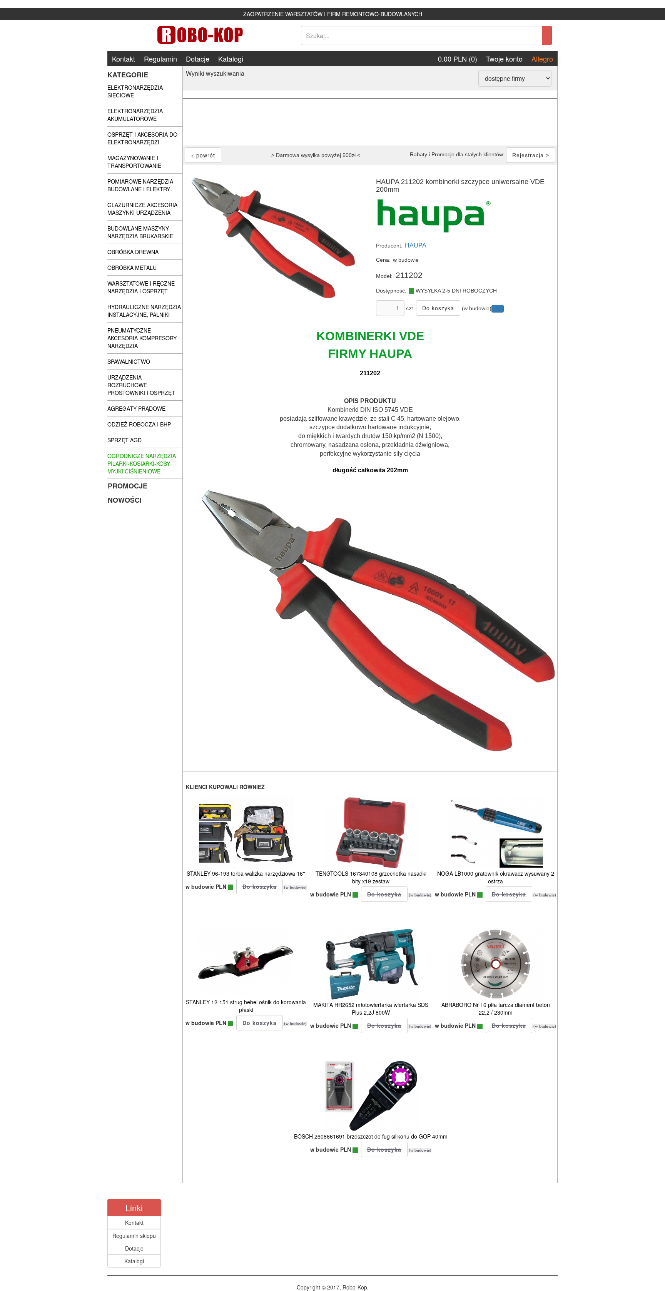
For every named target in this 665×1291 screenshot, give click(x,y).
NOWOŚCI (125, 500)
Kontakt (123, 59)
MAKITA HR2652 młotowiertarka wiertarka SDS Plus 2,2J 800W (370, 1008)
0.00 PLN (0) (457, 59)
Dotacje (197, 59)
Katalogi (230, 59)
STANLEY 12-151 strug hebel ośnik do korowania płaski (246, 1005)
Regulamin (160, 59)
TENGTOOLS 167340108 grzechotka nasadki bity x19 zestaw (371, 877)
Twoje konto (504, 59)
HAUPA (415, 245)
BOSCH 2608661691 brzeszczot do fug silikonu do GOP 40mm (371, 1136)
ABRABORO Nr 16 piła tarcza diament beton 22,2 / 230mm (495, 1008)
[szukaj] (547, 35)
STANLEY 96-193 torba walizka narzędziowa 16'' (246, 873)
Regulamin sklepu (134, 1235)
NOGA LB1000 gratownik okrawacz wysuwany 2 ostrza (495, 877)
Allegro (542, 59)
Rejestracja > (530, 155)
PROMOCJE (127, 486)
